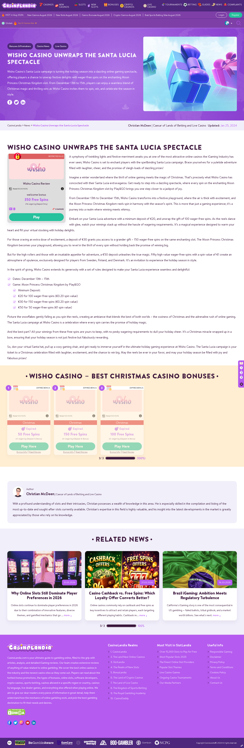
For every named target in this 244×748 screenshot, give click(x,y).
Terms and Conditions (221, 667)
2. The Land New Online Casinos (128, 656)
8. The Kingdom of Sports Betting (129, 688)
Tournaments (173, 4)
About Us (215, 677)
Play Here (28, 446)
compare (59, 209)
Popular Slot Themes (171, 667)
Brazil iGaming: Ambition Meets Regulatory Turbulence (200, 595)
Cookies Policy (218, 672)
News (219, 4)
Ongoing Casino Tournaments (175, 677)
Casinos (48, 4)
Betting (192, 4)
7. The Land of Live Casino (124, 682)
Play (36, 217)
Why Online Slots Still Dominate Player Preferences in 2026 (44, 595)
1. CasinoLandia (119, 651)
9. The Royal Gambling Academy (128, 693)
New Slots (94, 5)
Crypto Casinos (129, 5)
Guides (206, 4)
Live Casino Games (170, 672)
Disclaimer (215, 656)
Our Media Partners (170, 682)
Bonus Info (22, 452)
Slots (82, 4)
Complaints (235, 4)
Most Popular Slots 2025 (173, 656)
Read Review (35, 452)
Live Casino (151, 5)
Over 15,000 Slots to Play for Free (178, 651)
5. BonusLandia (118, 672)
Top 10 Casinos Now (26, 23)
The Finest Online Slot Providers (177, 662)
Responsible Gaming (221, 651)
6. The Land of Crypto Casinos (127, 677)
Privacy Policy (217, 662)
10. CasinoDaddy (120, 698)
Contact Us (216, 682)
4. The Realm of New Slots (125, 667)
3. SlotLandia (118, 662)
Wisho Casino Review (36, 183)
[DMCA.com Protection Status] (16, 714)
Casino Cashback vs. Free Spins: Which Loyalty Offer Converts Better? (122, 595)
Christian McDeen (139, 125)
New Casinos (64, 5)
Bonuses (113, 4)
